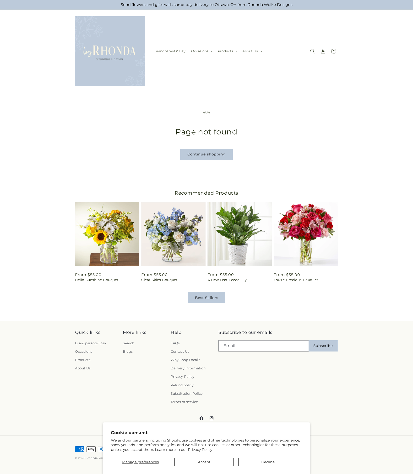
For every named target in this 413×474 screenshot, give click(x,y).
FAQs (175, 343)
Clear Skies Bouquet (159, 280)
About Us (83, 368)
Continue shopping (206, 154)
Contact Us (180, 351)
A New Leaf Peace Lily (227, 280)
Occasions (83, 351)
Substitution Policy (187, 393)
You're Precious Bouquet (296, 280)
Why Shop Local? (185, 360)
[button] (201, 51)
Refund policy (182, 385)
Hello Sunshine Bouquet (97, 280)
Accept (204, 462)
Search (128, 343)
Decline (268, 462)
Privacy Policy (200, 449)
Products (82, 360)
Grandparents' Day (90, 343)
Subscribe (323, 345)
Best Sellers (206, 297)
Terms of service (184, 402)
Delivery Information (188, 368)
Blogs (128, 351)
